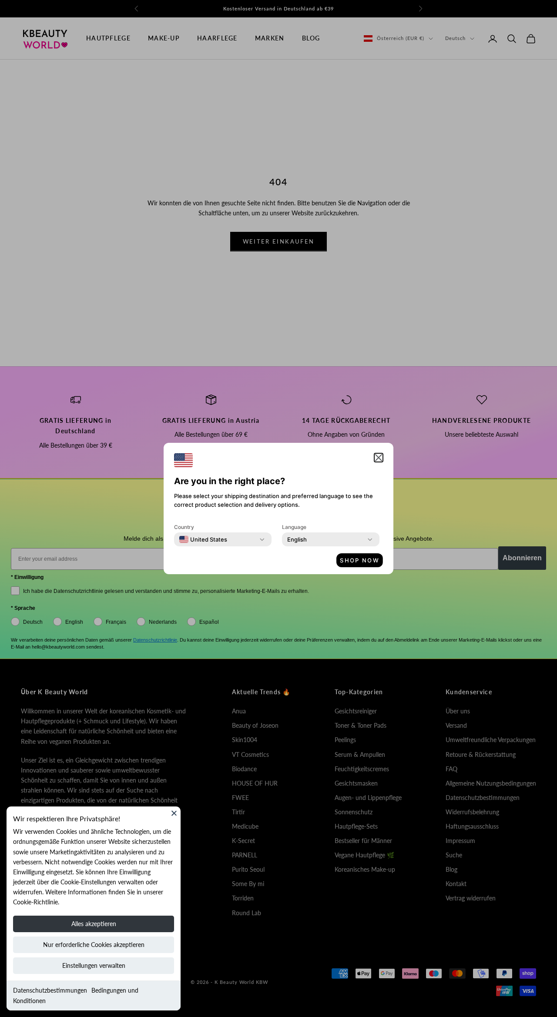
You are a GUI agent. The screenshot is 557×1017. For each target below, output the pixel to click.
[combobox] (203, 539)
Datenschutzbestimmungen (50, 990)
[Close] (174, 813)
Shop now (359, 560)
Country (184, 527)
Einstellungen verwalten (93, 965)
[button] (378, 457)
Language (294, 527)
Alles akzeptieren (93, 923)
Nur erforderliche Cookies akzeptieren (93, 944)
